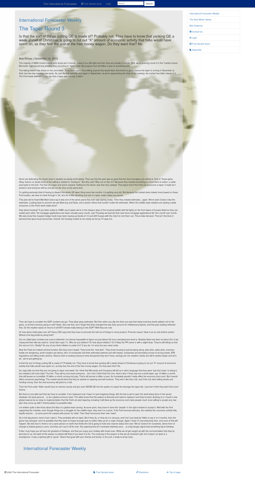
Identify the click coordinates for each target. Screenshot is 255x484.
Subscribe (196, 49)
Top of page (174, 472)
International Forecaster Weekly (50, 20)
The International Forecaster (60, 4)
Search (149, 3)
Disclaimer (143, 472)
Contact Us (197, 31)
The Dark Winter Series (200, 19)
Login (108, 3)
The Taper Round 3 (41, 28)
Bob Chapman (196, 25)
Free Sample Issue (92, 3)
